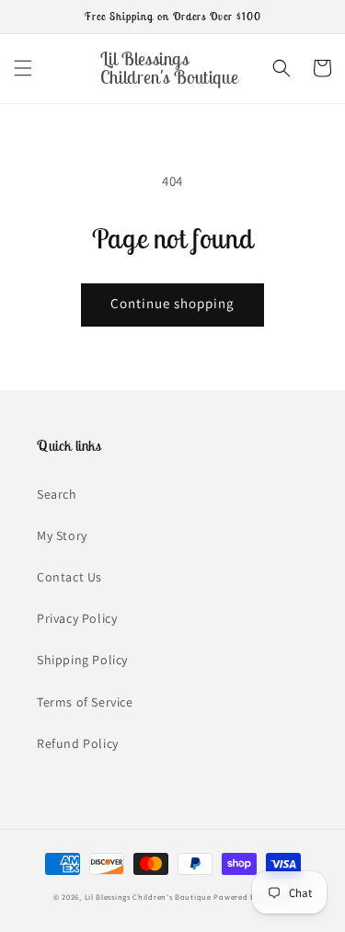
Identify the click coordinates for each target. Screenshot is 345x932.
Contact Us (69, 577)
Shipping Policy (82, 659)
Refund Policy (78, 743)
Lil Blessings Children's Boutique (148, 897)
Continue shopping (172, 303)
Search (57, 494)
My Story (62, 535)
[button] (23, 68)
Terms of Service (85, 702)
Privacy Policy (77, 618)
